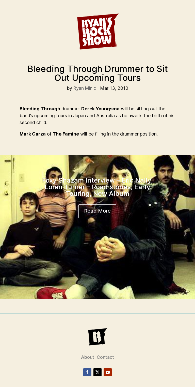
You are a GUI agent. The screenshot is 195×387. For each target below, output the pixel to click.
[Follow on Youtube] (108, 372)
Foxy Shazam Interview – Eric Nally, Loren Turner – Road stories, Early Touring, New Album (97, 186)
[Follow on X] (97, 372)
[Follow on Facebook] (87, 372)
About (87, 357)
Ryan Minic (84, 88)
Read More (97, 211)
